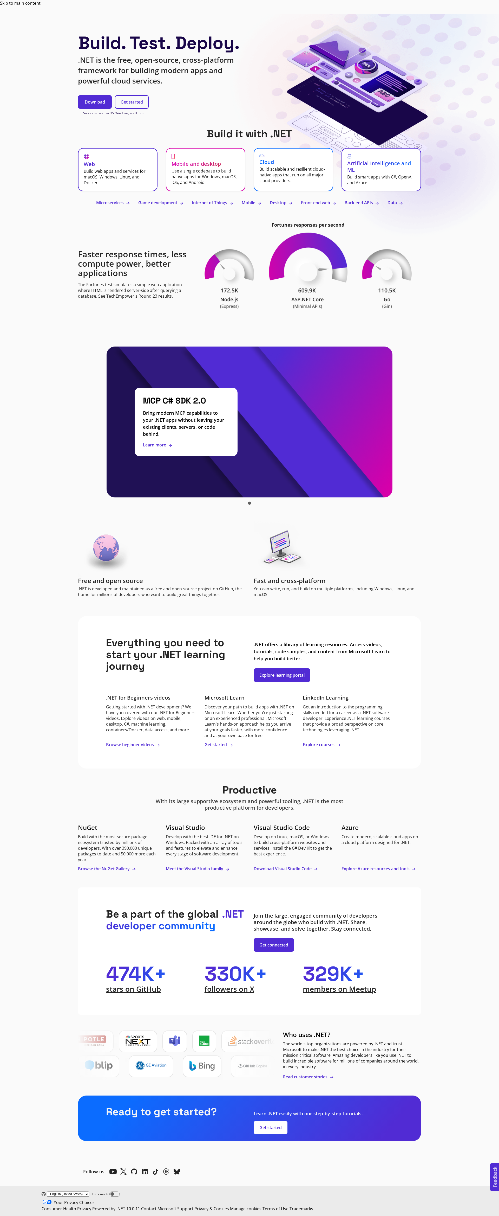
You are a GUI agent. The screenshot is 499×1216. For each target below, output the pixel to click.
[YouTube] (112, 1171)
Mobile (249, 203)
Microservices (110, 203)
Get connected (273, 945)
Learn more (155, 445)
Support (185, 1209)
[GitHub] (134, 1171)
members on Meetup (339, 989)
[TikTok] (155, 1171)
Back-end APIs (359, 203)
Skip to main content (20, 3)
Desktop (278, 203)
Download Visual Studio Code (283, 869)
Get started (132, 102)
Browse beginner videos (130, 744)
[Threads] (166, 1171)
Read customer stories (306, 1077)
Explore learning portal (282, 675)
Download (95, 102)
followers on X (229, 989)
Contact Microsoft (158, 1209)
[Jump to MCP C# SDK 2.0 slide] (249, 503)
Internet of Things (210, 203)
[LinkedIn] (144, 1171)
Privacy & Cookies (211, 1209)
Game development (158, 203)
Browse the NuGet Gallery (104, 869)
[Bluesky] (176, 1171)
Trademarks (301, 1209)
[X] (123, 1171)
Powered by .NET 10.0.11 (116, 1209)
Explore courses (319, 744)
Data (393, 203)
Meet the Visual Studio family (195, 869)
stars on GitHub (133, 989)
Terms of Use (275, 1209)
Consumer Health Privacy (66, 1209)
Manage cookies (245, 1209)
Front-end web (316, 203)
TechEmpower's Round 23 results (139, 296)
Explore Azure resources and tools (376, 869)
